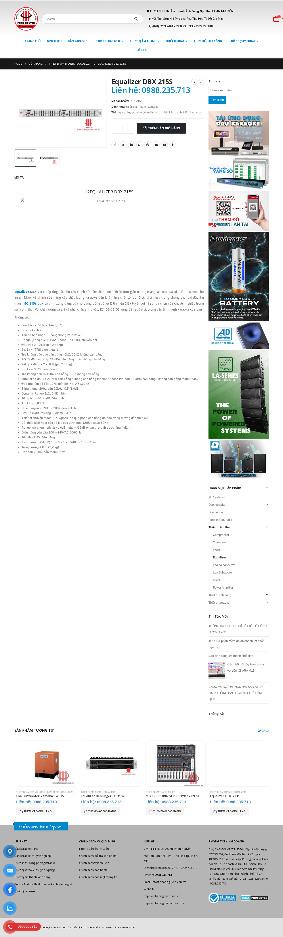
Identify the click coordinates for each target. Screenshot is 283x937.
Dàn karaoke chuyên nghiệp (32, 856)
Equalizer (153, 106)
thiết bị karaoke (192, 112)
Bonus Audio (22, 884)
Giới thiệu (54, 41)
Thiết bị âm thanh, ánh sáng (32, 877)
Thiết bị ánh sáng (219, 595)
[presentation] (15, 112)
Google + (139, 144)
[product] (44, 763)
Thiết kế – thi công (208, 41)
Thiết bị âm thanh (143, 41)
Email (156, 144)
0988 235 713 (184, 26)
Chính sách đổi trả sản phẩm (98, 856)
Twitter (123, 144)
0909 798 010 (204, 26)
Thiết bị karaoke (108, 41)
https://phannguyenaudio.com (164, 903)
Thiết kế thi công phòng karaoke (35, 863)
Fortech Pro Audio (220, 519)
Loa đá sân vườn (224, 565)
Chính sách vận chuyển (94, 863)
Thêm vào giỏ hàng (164, 128)
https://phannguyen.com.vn (162, 896)
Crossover (219, 542)
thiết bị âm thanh (172, 112)
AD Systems (216, 497)
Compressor (221, 535)
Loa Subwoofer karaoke (74, 792)
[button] (259, 730)
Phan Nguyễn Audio (48, 927)
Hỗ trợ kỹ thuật (243, 41)
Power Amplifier (223, 587)
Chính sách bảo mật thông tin (98, 877)
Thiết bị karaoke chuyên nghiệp (34, 870)
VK (164, 144)
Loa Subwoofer (223, 572)
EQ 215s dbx (33, 303)
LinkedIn (131, 144)
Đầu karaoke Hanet (26, 849)
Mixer (216, 580)
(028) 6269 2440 (162, 26)
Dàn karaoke (77, 41)
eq (119, 112)
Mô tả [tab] (19, 177)
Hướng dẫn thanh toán (94, 849)
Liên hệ (141, 50)
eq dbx (126, 112)
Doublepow (215, 512)
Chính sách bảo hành (93, 870)
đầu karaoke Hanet (124, 927)
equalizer (137, 112)
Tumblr (172, 144)
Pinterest (147, 144)
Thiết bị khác (175, 41)
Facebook (115, 144)
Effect (216, 550)
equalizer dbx (152, 112)
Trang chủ (33, 41)
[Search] (136, 18)
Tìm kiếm (217, 99)
